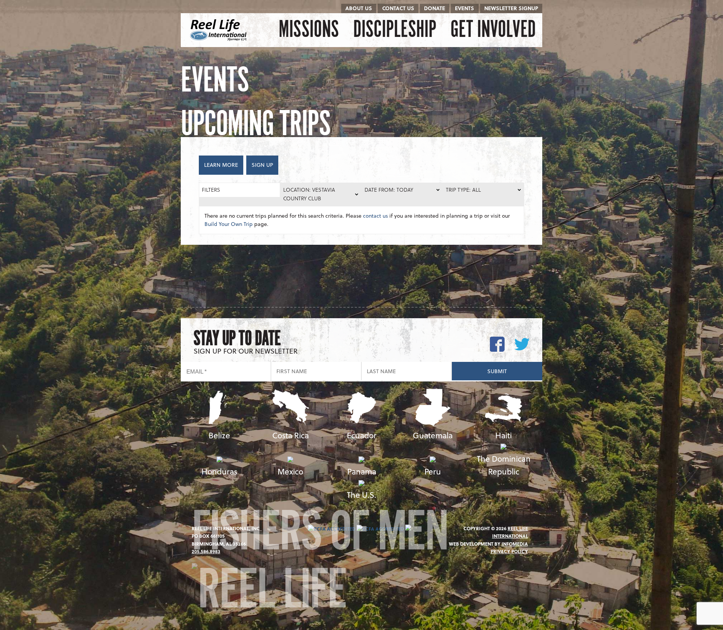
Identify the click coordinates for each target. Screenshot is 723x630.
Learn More (221, 165)
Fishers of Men (320, 536)
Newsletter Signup (511, 8)
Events (464, 8)
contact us (375, 216)
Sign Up (262, 165)
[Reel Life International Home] (219, 30)
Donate (434, 8)
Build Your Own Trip (228, 224)
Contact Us (398, 8)
